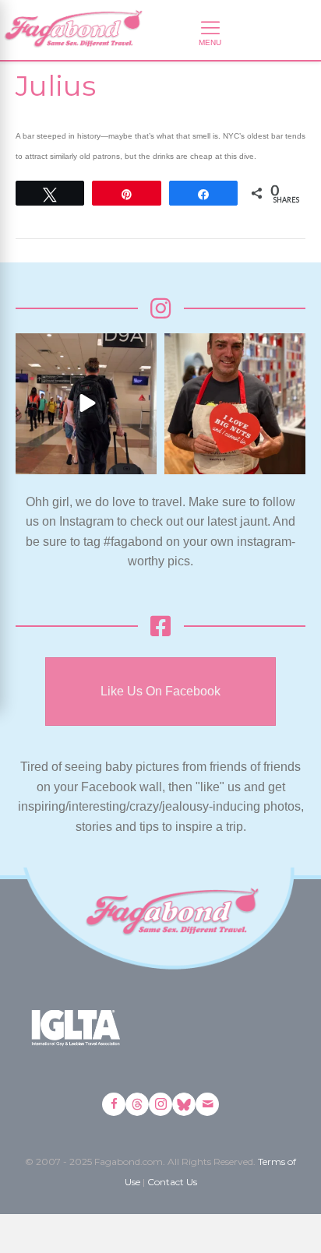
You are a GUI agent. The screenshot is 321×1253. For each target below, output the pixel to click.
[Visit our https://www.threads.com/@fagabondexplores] (137, 1104)
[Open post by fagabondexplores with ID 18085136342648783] (234, 403)
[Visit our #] (207, 1104)
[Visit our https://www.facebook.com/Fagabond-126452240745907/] (113, 1104)
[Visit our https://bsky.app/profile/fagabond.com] (184, 1104)
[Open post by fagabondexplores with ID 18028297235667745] (86, 403)
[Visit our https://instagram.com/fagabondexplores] (160, 1104)
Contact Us (172, 1182)
